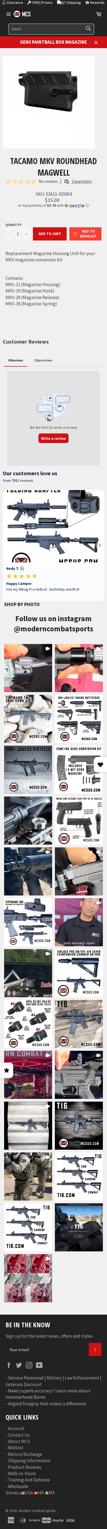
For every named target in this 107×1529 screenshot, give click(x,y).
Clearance (15, 2)
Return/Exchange (25, 1454)
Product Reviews (24, 1467)
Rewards (97, 2)
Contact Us (19, 1435)
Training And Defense (29, 1480)
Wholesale (18, 1486)
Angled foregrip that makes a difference (47, 1404)
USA (28, 1493)
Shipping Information (29, 1461)
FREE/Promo (42, 2)
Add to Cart (50, 233)
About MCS (19, 1441)
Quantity (13, 225)
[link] (28, 668)
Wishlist (15, 1448)
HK (41, 1493)
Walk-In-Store (22, 1473)
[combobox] (51, 29)
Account (16, 1428)
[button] (53, 205)
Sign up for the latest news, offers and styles (49, 1336)
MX (52, 1493)
